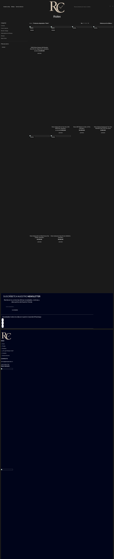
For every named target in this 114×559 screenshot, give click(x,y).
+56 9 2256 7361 (5, 364)
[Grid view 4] (97, 23)
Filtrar (3, 47)
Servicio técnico (6, 355)
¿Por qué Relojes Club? (7, 350)
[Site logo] (57, 6)
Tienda (3, 346)
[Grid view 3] (94, 23)
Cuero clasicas (4, 28)
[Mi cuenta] (107, 6)
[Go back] (51, 16)
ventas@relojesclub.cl (7, 361)
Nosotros (4, 348)
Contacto (4, 353)
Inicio (30, 23)
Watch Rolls (4, 38)
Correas (3, 25)
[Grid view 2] (92, 23)
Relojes (3, 35)
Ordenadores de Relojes (6, 33)
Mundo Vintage (4, 30)
